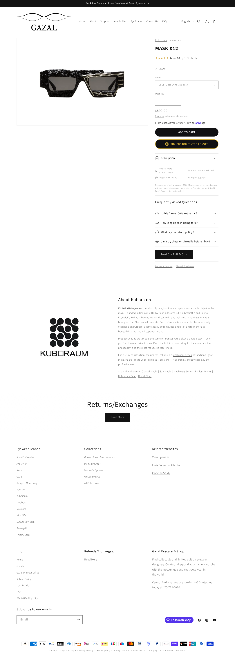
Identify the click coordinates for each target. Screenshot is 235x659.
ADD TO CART (187, 132)
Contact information (176, 650)
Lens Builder (23, 585)
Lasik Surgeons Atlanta (166, 465)
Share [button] (162, 69)
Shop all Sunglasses (185, 266)
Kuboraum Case (127, 376)
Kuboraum (161, 40)
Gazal (19, 477)
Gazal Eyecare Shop (65, 650)
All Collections (91, 483)
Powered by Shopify (84, 650)
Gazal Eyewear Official (28, 573)
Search (20, 566)
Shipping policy (156, 650)
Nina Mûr (21, 515)
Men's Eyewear (92, 464)
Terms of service (138, 650)
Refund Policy (24, 579)
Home (20, 560)
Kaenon (21, 489)
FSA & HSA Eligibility (27, 598)
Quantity (159, 93)
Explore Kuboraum (163, 266)
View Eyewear (160, 457)
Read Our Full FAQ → (174, 254)
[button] (104, 21)
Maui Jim (21, 509)
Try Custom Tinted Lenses (189, 144)
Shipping (159, 116)
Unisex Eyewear (92, 477)
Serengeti (22, 528)
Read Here (90, 560)
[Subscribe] (78, 619)
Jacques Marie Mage (27, 483)
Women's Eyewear (94, 470)
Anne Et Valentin (25, 457)
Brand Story (145, 376)
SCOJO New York (26, 522)
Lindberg (21, 502)
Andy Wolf (22, 464)
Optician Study (161, 473)
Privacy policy (120, 650)
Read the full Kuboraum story (170, 343)
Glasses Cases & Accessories (99, 457)
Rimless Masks (156, 360)
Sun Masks (166, 371)
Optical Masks (150, 371)
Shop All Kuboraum (129, 371)
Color (158, 77)
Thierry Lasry (23, 535)
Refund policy (103, 650)
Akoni (19, 470)
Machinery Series (182, 355)
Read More (117, 417)
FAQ (19, 592)
